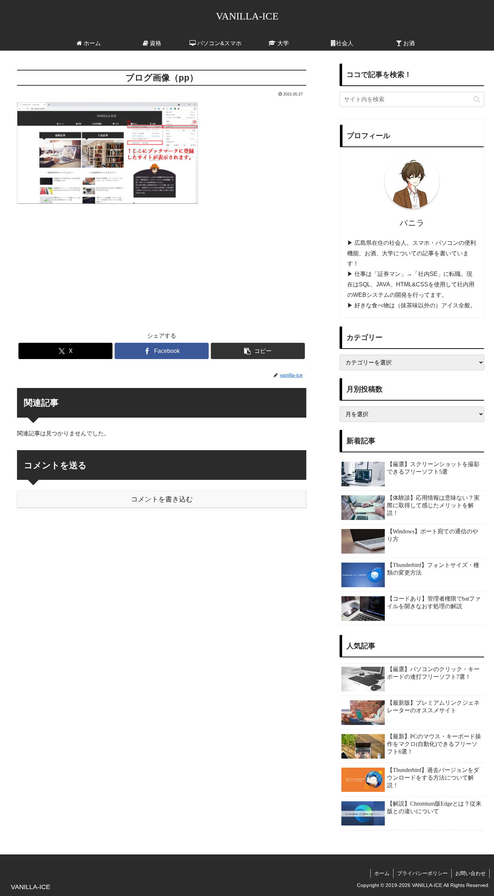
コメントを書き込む (162, 499)
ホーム (381, 873)
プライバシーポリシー (422, 873)
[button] (258, 351)
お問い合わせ (470, 873)
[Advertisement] (161, 262)
